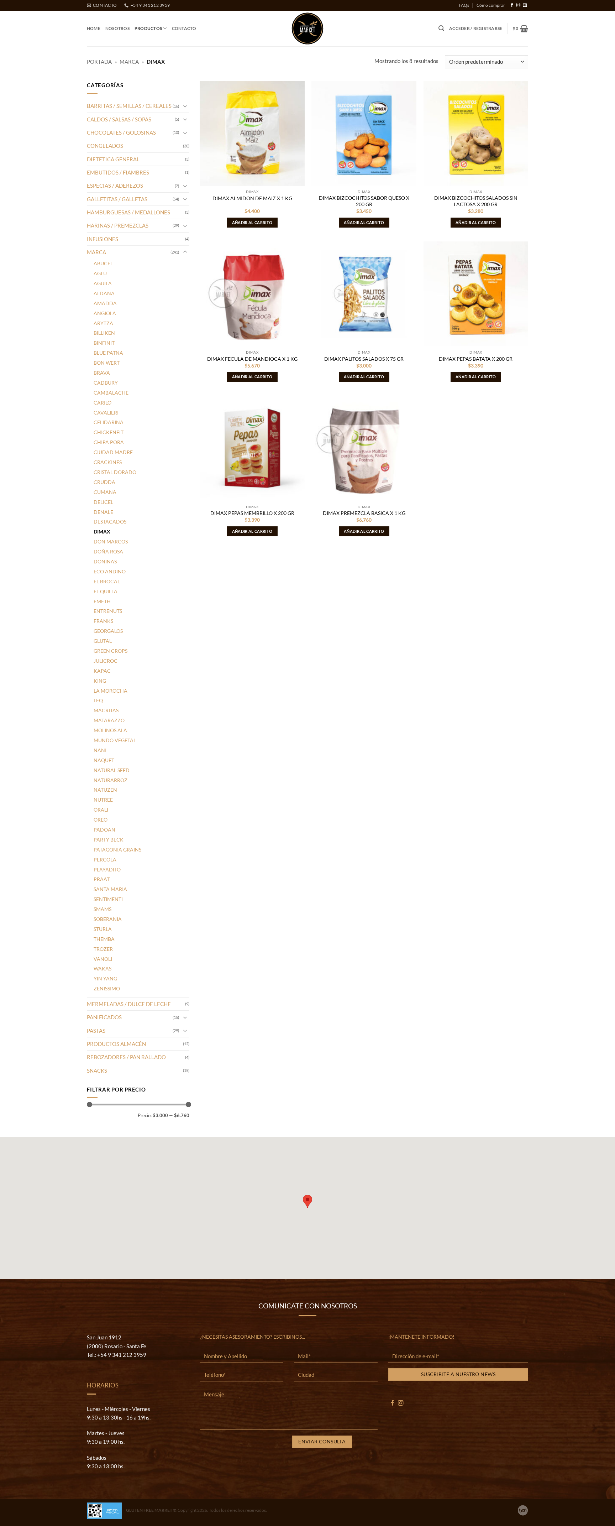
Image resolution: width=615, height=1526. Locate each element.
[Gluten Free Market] (307, 28)
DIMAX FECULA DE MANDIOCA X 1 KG (252, 359)
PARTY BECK (108, 840)
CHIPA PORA (109, 442)
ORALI (101, 810)
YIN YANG (105, 978)
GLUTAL (103, 641)
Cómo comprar (491, 5)
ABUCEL (103, 263)
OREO (100, 820)
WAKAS (102, 968)
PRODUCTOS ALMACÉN (116, 1044)
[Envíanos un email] (525, 5)
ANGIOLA (105, 313)
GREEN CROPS (110, 651)
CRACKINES (108, 462)
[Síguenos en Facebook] (512, 5)
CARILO (102, 403)
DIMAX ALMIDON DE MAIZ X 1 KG (252, 198)
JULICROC (105, 661)
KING (100, 681)
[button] (441, 28)
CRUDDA (104, 482)
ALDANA (104, 293)
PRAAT (102, 879)
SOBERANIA (108, 919)
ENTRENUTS (108, 611)
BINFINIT (104, 343)
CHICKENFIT (108, 432)
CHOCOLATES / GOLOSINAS (121, 132)
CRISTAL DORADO (115, 472)
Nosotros (117, 28)
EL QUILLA (105, 591)
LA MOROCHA (110, 691)
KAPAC (102, 671)
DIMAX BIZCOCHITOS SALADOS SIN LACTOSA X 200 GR (475, 201)
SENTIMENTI (108, 899)
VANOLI (103, 959)
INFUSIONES (102, 239)
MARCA (129, 61)
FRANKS (103, 621)
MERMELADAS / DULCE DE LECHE (129, 1004)
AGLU (100, 273)
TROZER (103, 949)
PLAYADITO (107, 869)
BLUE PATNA (108, 353)
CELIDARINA (108, 422)
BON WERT (107, 363)
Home (93, 28)
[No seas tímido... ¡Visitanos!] (522, 1510)
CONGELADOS (105, 145)
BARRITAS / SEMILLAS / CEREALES (129, 106)
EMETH (102, 601)
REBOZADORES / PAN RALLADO (126, 1057)
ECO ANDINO (110, 571)
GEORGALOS (108, 631)
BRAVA (102, 373)
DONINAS (105, 561)
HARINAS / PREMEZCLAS (117, 225)
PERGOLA (105, 859)
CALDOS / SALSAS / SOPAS (119, 119)
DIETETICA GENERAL (113, 159)
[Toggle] (185, 106)
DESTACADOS (110, 522)
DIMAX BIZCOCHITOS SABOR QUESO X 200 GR (364, 201)
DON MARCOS (111, 541)
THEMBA (104, 939)
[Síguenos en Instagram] (518, 5)
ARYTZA (103, 323)
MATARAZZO (109, 720)
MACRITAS (106, 710)
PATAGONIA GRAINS (117, 850)
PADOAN (104, 830)
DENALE (103, 512)
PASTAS (96, 1030)
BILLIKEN (104, 333)
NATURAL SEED (112, 770)
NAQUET (104, 760)
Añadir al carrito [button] (252, 222)
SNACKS (97, 1070)
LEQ (98, 700)
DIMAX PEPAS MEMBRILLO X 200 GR (252, 513)
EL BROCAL (107, 581)
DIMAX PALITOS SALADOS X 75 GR (364, 359)
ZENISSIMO (107, 988)
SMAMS (102, 909)
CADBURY (106, 383)
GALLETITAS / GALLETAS (117, 199)
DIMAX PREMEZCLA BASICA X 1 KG (364, 513)
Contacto (184, 28)
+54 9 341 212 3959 (121, 1354)
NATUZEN (105, 790)
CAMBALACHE (111, 393)
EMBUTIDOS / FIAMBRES (118, 172)
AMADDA (105, 303)
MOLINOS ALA (110, 730)
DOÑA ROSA (108, 551)
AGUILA (103, 283)
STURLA (103, 929)
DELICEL (103, 502)
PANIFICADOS (104, 1017)
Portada (99, 61)
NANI (100, 750)
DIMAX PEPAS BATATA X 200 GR (475, 359)
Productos (148, 28)
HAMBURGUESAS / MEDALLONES (128, 212)
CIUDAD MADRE (113, 452)
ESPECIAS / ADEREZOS (115, 185)
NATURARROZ (110, 780)
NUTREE (103, 800)
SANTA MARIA (110, 889)
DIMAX (102, 531)
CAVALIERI (106, 413)
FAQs (464, 5)
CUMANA (105, 492)
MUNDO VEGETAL (115, 740)
